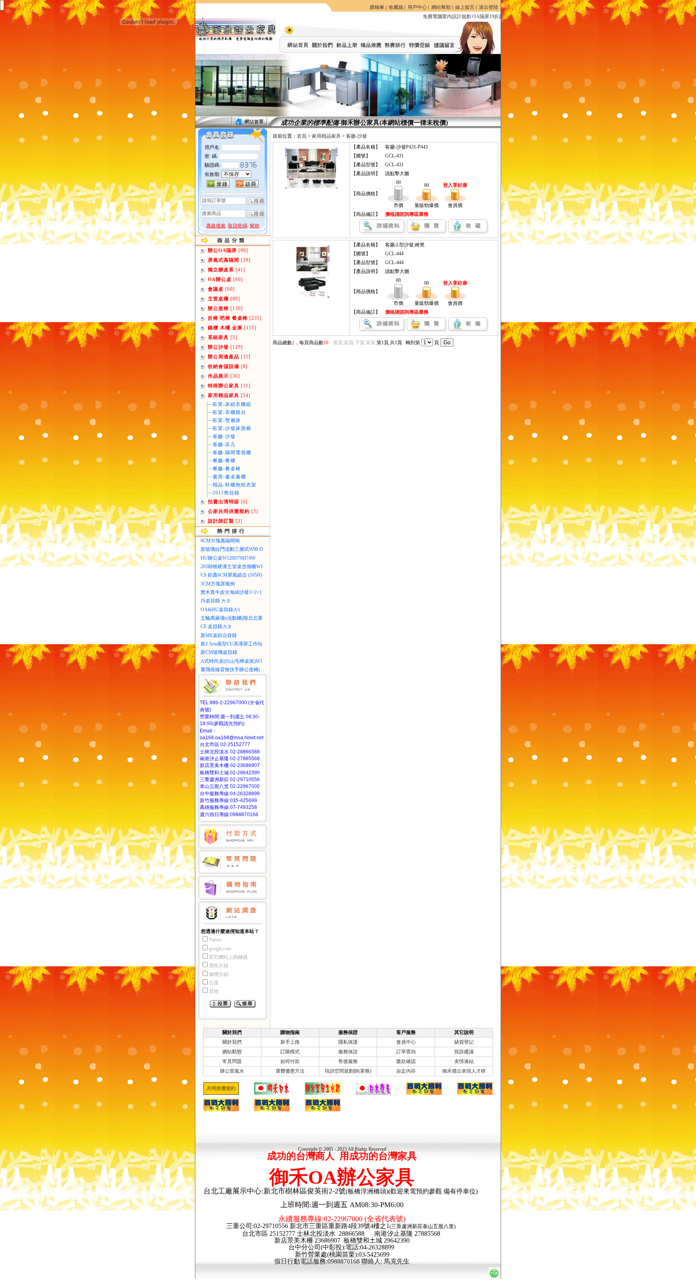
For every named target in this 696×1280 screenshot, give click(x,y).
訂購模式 (290, 1052)
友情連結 (464, 1061)
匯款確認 (406, 1061)
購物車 (377, 7)
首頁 (302, 136)
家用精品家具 (326, 136)
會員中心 (406, 1042)
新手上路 (290, 1042)
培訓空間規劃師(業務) (348, 1071)
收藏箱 (396, 7)
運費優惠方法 (290, 1071)
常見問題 (232, 1061)
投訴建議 (464, 1052)
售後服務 (348, 1061)
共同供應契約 (221, 1088)
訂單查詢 (406, 1052)
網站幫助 (441, 7)
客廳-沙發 (356, 136)
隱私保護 (348, 1042)
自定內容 (406, 1071)
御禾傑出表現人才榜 (464, 1071)
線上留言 (464, 7)
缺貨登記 (464, 1042)
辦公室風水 (232, 1071)
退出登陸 (488, 7)
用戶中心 (417, 7)
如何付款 (290, 1061)
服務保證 (348, 1052)
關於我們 (232, 1042)
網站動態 (232, 1052)
